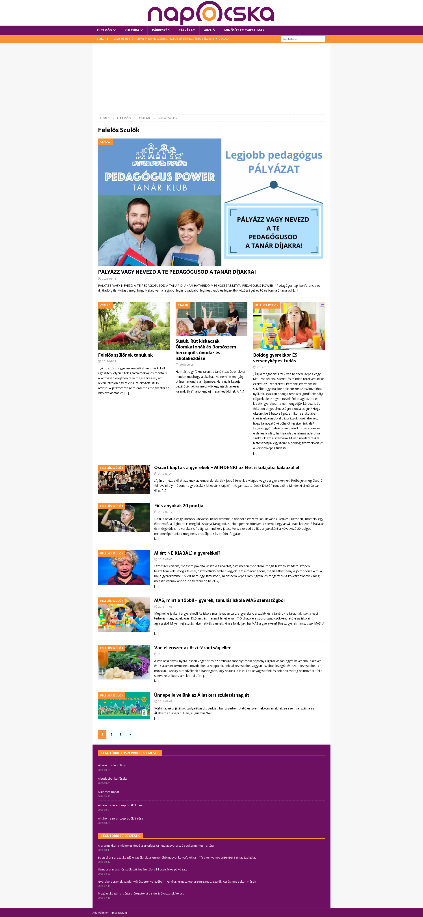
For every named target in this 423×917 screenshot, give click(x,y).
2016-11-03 (165, 606)
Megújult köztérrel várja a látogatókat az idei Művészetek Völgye (141, 893)
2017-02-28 (165, 474)
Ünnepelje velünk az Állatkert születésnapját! (202, 695)
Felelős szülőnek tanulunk (125, 355)
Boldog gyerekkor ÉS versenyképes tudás (275, 358)
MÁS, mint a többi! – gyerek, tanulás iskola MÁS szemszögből (219, 600)
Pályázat (187, 30)
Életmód (104, 30)
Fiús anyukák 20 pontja (178, 505)
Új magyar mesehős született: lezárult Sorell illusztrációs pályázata (142, 869)
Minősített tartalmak (244, 30)
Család (144, 118)
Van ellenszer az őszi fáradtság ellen (193, 647)
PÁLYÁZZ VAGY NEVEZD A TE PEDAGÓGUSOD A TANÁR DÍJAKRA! (177, 272)
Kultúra (132, 30)
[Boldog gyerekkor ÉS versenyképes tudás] (289, 326)
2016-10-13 (165, 654)
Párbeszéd (161, 30)
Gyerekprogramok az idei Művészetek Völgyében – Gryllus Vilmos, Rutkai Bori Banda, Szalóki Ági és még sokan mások (177, 881)
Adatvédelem (101, 913)
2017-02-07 (165, 559)
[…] (295, 290)
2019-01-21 (109, 361)
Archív (209, 30)
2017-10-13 (264, 367)
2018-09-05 (187, 365)
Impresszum (119, 913)
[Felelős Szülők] (124, 479)
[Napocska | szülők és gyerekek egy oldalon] (211, 13)
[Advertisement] (211, 81)
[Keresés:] (303, 38)
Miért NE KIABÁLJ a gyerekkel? (187, 553)
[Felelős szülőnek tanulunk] (134, 326)
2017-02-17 (165, 512)
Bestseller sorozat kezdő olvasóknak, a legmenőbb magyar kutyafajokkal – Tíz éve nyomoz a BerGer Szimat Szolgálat (177, 857)
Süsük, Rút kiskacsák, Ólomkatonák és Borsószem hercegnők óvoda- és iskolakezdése (206, 350)
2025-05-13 (109, 279)
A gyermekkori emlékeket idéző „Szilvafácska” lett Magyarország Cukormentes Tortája (156, 846)
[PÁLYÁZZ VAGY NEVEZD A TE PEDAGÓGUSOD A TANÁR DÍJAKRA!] (211, 202)
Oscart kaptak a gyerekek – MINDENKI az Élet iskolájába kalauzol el (226, 467)
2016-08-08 (165, 701)
